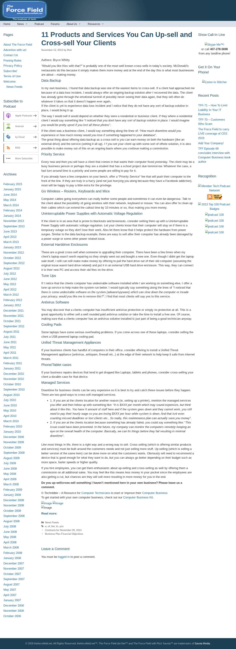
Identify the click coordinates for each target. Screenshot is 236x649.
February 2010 (12, 426)
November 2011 (13, 315)
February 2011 (12, 363)
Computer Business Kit (138, 497)
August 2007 (11, 584)
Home (6, 23)
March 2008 (11, 547)
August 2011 (11, 331)
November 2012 (13, 252)
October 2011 (12, 321)
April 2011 (9, 352)
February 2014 (12, 210)
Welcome (9, 81)
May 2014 (9, 200)
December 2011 (13, 310)
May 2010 (9, 410)
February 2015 (12, 184)
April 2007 (9, 595)
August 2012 (11, 268)
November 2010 (13, 379)
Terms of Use (12, 76)
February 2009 (12, 489)
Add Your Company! (211, 143)
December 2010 (13, 373)
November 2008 (13, 505)
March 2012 (11, 294)
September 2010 (14, 389)
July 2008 (9, 526)
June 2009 (10, 468)
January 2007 (12, 600)
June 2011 (10, 342)
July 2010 (9, 400)
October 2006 (12, 616)
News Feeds (52, 522)
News (20, 23)
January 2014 (12, 215)
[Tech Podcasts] (214, 190)
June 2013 (10, 231)
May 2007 (9, 589)
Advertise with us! (15, 50)
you (62, 526)
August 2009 (11, 458)
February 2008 (12, 553)
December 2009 (13, 437)
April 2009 (9, 479)
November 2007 (13, 568)
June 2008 (10, 531)
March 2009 (11, 484)
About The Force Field (17, 44)
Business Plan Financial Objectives (64, 533)
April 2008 (9, 542)
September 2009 (14, 452)
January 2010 (12, 431)
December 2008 (13, 500)
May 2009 (9, 473)
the (53, 526)
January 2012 (12, 305)
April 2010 (9, 416)
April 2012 (9, 289)
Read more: (49, 513)
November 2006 (13, 610)
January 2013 (12, 247)
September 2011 (13, 326)
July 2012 (9, 273)
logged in (64, 557)
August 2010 (11, 395)
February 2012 (12, 300)
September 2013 (14, 226)
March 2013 (11, 242)
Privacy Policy (12, 65)
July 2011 (9, 336)
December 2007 (13, 563)
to (57, 526)
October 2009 (12, 447)
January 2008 (12, 558)
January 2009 (12, 495)
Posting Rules (12, 60)
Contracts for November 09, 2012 (63, 530)
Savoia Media (202, 643)
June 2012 (10, 279)
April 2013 (9, 236)
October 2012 (12, 258)
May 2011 (9, 347)
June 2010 (10, 405)
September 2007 (14, 579)
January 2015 (12, 189)
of (49, 526)
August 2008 (11, 521)
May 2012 (9, 284)
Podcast (39, 23)
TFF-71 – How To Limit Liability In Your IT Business (212, 110)
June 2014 (10, 194)
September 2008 (14, 516)
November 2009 (13, 442)
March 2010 (11, 421)
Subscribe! (10, 71)
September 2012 (14, 263)
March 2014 (11, 205)
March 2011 (10, 358)
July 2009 (9, 463)
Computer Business (155, 493)
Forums (55, 23)
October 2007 (12, 574)
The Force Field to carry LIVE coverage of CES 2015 (213, 134)
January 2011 (12, 368)
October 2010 (12, 384)
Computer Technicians (95, 493)
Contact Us (10, 55)
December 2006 (13, 605)
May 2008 (9, 537)
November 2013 (13, 221)
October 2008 (12, 510)
